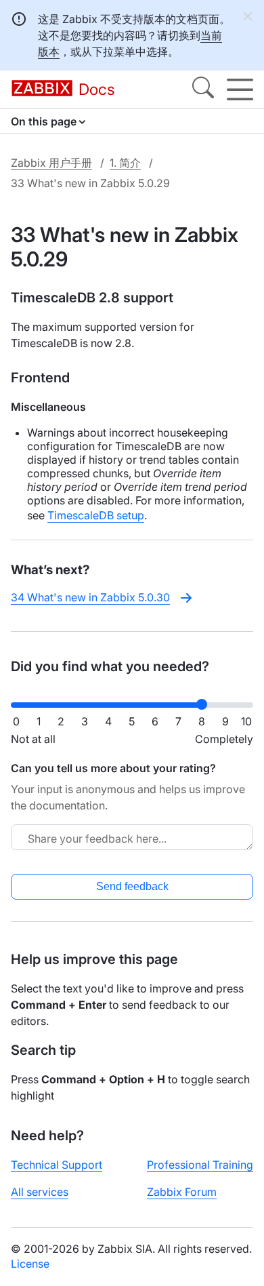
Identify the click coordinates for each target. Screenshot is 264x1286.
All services (39, 1192)
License (30, 1263)
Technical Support (56, 1164)
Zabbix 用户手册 (51, 162)
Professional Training (200, 1164)
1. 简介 (125, 162)
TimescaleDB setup (95, 515)
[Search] (203, 89)
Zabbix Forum (182, 1192)
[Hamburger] (240, 89)
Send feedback (132, 886)
